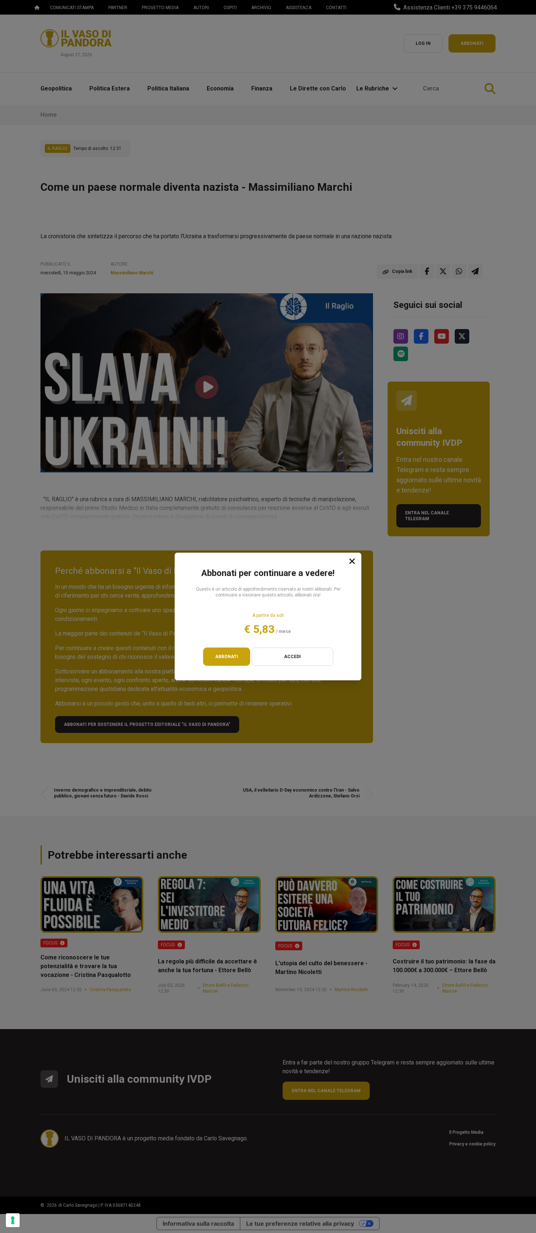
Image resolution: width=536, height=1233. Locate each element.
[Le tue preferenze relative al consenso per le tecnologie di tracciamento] (13, 1220)
